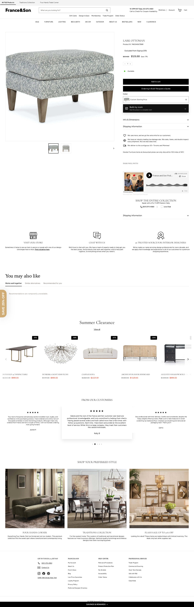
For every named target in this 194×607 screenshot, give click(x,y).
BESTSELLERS (127, 22)
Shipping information (132, 126)
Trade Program (108, 16)
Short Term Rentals (135, 570)
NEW (139, 22)
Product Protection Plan (106, 566)
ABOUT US (113, 22)
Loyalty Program (73, 581)
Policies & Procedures (105, 563)
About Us (71, 566)
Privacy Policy (72, 584)
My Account (72, 563)
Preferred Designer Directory (77, 588)
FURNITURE (48, 22)
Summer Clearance (97, 322)
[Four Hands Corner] (35, 498)
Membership (96, 16)
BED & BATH (75, 22)
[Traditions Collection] (97, 498)
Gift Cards (73, 16)
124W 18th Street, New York (47, 578)
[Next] (112, 148)
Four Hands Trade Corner (49, 2)
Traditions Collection (27, 2)
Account (172, 10)
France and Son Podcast (140, 194)
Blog (69, 573)
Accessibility (102, 573)
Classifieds (132, 581)
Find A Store (72, 570)
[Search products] (107, 10)
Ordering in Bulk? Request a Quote (156, 89)
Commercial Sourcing (136, 566)
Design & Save (84, 16)
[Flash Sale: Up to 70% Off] (159, 498)
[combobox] (156, 99)
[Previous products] (6, 359)
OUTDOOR (100, 22)
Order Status (120, 16)
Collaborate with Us (135, 577)
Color (125, 94)
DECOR (88, 22)
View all (97, 329)
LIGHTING (62, 22)
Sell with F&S (133, 573)
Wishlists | (162, 10)
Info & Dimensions (131, 120)
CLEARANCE (151, 22)
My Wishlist (102, 570)
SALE (37, 22)
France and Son (127, 194)
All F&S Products (8, 2)
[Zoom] (59, 86)
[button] (97, 604)
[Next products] (188, 359)
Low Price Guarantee (75, 577)
